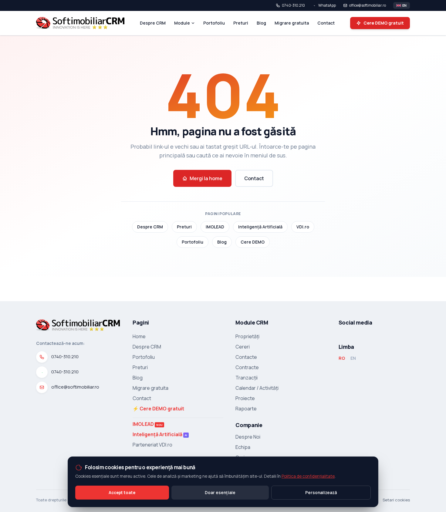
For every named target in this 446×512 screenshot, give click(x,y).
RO (342, 358)
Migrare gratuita (292, 23)
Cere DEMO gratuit (383, 23)
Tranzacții (246, 377)
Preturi (240, 23)
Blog (261, 23)
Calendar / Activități (257, 388)
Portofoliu (214, 23)
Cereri (242, 346)
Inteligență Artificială (260, 227)
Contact (326, 23)
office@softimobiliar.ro (367, 5)
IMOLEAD (215, 227)
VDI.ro (302, 227)
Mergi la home (206, 178)
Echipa (242, 447)
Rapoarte (246, 408)
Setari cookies (396, 500)
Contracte (247, 367)
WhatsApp (327, 5)
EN (353, 358)
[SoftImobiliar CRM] (80, 23)
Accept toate (122, 492)
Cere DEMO (253, 242)
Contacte (246, 357)
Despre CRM (153, 23)
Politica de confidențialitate (308, 476)
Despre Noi (247, 436)
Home (139, 336)
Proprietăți (247, 336)
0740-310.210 (293, 5)
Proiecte (245, 398)
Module (182, 23)
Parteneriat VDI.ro (152, 444)
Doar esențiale (220, 492)
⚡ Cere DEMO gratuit (158, 408)
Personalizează (321, 492)
